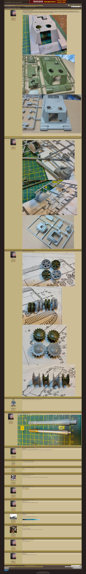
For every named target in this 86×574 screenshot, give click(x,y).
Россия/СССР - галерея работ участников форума (12, 565)
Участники (71, 4)
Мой (8, 1)
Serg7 (13, 9)
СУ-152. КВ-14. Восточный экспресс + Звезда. (30, 565)
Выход (17, 1)
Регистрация (13, 1)
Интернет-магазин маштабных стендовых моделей (42, 572)
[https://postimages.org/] (48, 248)
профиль (10, 1)
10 (34, 486)
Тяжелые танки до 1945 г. (21, 565)
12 (34, 513)
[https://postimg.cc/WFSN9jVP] (48, 179)
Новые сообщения (67, 4)
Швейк (13, 398)
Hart (13, 474)
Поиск (79, 4)
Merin (13, 525)
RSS (80, 4)
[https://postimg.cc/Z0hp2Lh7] (44, 54)
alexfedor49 (13, 467)
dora (13, 513)
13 (34, 525)
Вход (19, 1)
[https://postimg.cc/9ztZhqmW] (48, 94)
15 (34, 552)
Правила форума (75, 4)
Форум (5, 565)
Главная (6, 1)
